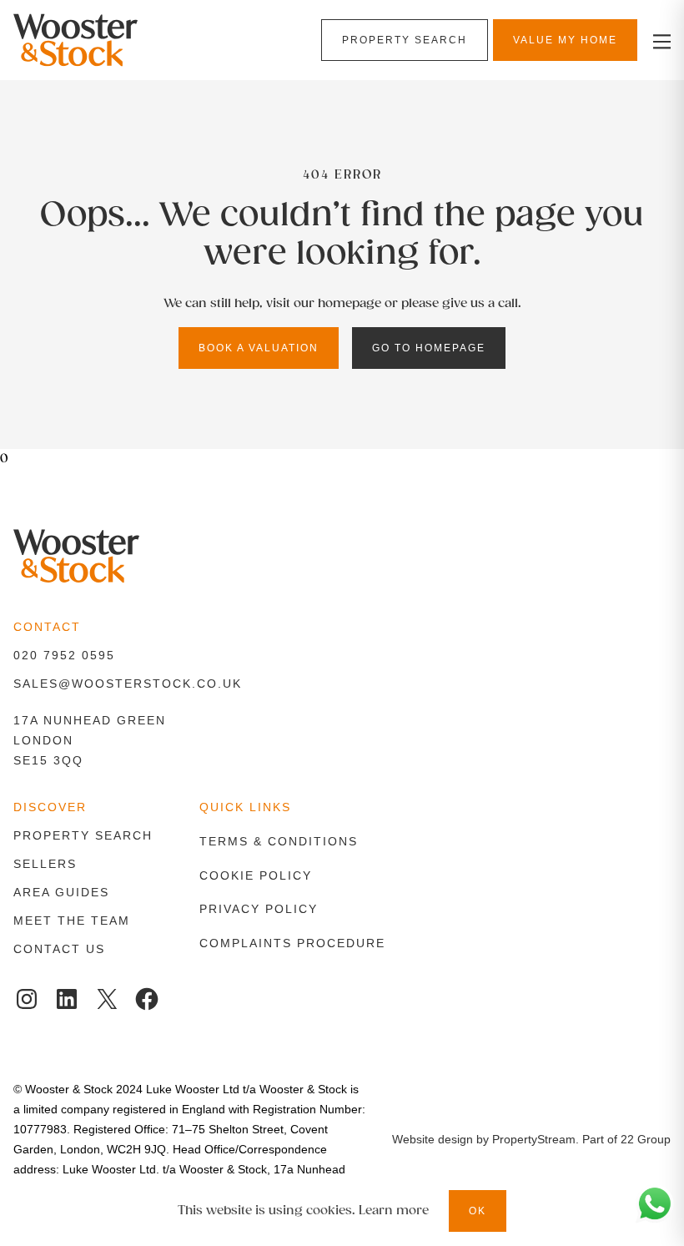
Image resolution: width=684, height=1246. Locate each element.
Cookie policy (255, 875)
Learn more (394, 1210)
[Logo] (118, 40)
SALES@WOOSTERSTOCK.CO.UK (127, 683)
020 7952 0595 (64, 655)
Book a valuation (259, 348)
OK (477, 1211)
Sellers (45, 863)
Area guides (61, 892)
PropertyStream (534, 1139)
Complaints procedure (292, 943)
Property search (83, 835)
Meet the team (71, 920)
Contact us (59, 949)
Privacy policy (258, 909)
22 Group (646, 1139)
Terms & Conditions (278, 841)
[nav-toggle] (659, 40)
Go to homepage (428, 348)
